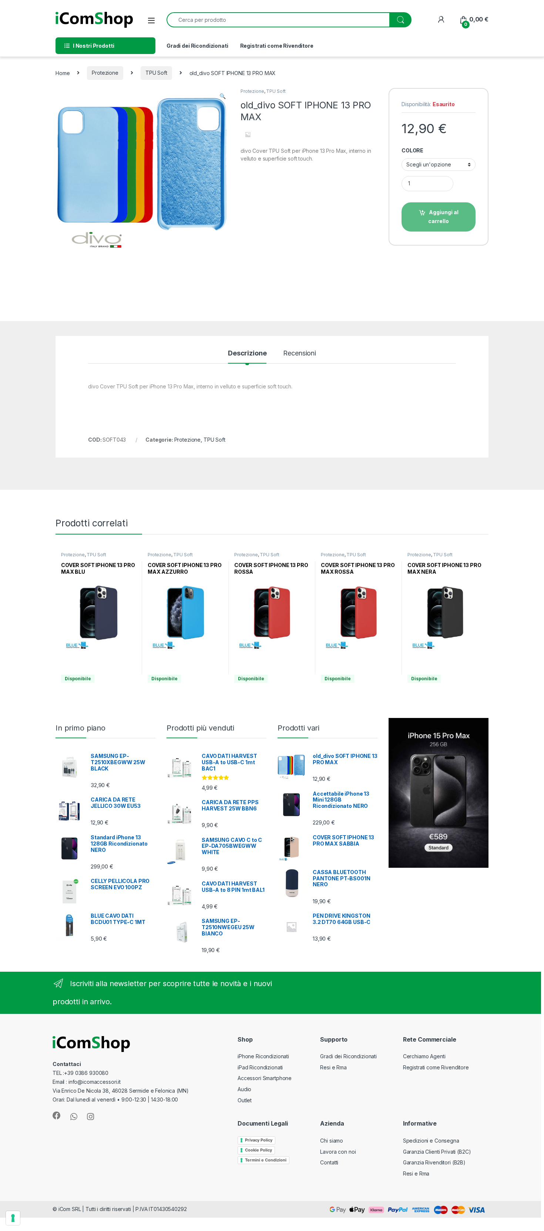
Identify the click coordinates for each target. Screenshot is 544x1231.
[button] (222, 96)
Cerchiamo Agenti (424, 1056)
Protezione (105, 73)
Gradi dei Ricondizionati (197, 46)
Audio (244, 1089)
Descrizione (247, 353)
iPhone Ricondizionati (263, 1056)
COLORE (412, 150)
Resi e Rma (333, 1067)
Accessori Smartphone (265, 1078)
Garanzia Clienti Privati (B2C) (437, 1152)
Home (63, 73)
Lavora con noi (338, 1152)
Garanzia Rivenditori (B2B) (434, 1162)
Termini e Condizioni (265, 1160)
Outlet (245, 1100)
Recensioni (299, 353)
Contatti (329, 1162)
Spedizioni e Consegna (431, 1140)
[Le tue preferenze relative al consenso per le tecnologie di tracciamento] (13, 1218)
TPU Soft (156, 73)
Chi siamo (331, 1140)
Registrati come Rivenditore (276, 46)
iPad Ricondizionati (260, 1067)
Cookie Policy (258, 1150)
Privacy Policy (258, 1140)
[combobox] (278, 19)
